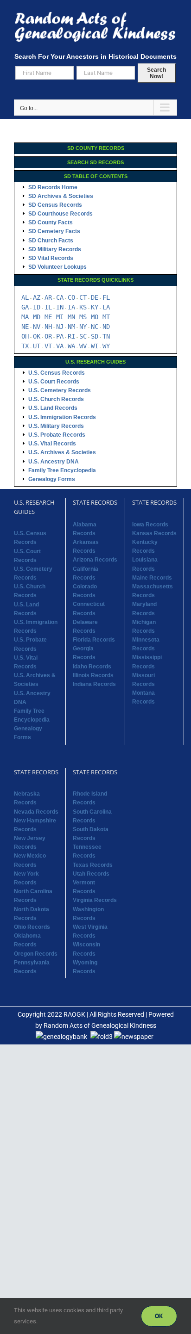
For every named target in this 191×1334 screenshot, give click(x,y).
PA (60, 336)
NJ (60, 326)
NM (71, 326)
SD (94, 336)
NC (94, 326)
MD (36, 317)
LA (106, 307)
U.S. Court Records (53, 381)
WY (106, 346)
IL (48, 307)
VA (60, 346)
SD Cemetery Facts (54, 231)
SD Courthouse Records (60, 213)
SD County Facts (50, 222)
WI (94, 346)
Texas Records (93, 865)
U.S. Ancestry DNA (53, 461)
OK (36, 336)
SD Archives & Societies (60, 196)
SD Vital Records (50, 258)
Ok (159, 1316)
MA (25, 317)
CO (71, 297)
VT (48, 346)
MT (106, 317)
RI (71, 336)
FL (106, 297)
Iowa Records (150, 524)
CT (83, 297)
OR (48, 336)
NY (83, 326)
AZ (36, 297)
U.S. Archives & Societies (62, 452)
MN (71, 317)
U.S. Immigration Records (62, 417)
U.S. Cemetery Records (59, 390)
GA (25, 307)
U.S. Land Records (52, 408)
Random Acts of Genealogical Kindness (100, 1025)
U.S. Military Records (56, 426)
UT (36, 346)
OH (25, 336)
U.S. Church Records (56, 399)
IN (60, 307)
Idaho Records (92, 666)
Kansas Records (154, 533)
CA (60, 297)
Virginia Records (95, 900)
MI (60, 317)
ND (106, 326)
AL (25, 297)
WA (71, 346)
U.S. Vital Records (52, 443)
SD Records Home (52, 187)
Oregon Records (35, 954)
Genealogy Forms (51, 479)
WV (83, 346)
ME (48, 317)
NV (36, 326)
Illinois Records (93, 675)
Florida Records (94, 639)
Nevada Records (36, 812)
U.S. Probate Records (56, 435)
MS (83, 317)
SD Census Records (55, 205)
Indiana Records (94, 684)
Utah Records (91, 874)
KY (94, 307)
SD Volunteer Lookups (57, 267)
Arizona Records (95, 559)
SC (83, 336)
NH (48, 326)
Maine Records (152, 577)
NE (25, 326)
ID (36, 307)
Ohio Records (32, 927)
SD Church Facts (50, 240)
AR (48, 297)
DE (94, 297)
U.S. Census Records (56, 373)
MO (94, 317)
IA (71, 307)
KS (83, 307)
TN (106, 336)
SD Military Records (54, 249)
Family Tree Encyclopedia (62, 470)
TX (25, 346)
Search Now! (156, 73)
